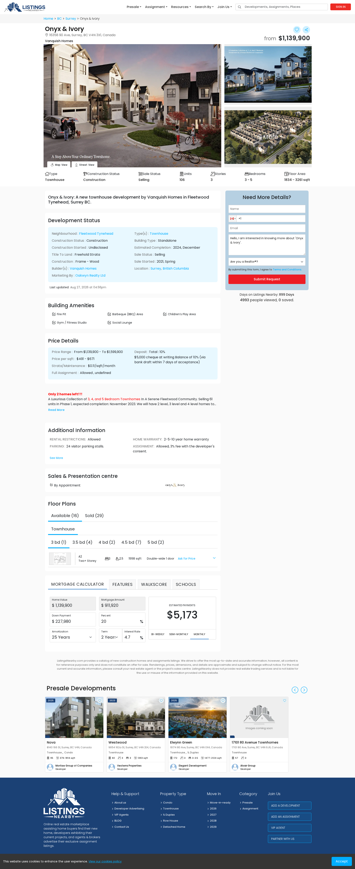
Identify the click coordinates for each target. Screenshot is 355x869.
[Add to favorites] (99, 700)
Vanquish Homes (83, 268)
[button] (134, 6)
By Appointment (67, 485)
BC (59, 18)
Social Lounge (122, 323)
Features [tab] (122, 584)
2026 (213, 808)
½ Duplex (169, 815)
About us (120, 803)
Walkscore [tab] (154, 584)
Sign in (341, 7)
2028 (213, 821)
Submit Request (267, 279)
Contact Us (121, 827)
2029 (213, 827)
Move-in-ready (220, 803)
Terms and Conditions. (287, 269)
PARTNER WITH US (282, 839)
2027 (213, 815)
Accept (342, 861)
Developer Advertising (129, 808)
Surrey (71, 18)
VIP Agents (121, 815)
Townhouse (159, 233)
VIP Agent (278, 828)
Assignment (250, 808)
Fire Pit (61, 314)
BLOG (117, 821)
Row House (170, 821)
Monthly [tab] (199, 634)
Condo (167, 803)
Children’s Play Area (182, 314)
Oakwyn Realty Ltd (90, 275)
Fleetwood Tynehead (96, 233)
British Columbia (176, 268)
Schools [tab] (186, 584)
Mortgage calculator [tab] (77, 584)
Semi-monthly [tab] (178, 634)
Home (48, 18)
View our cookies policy (105, 861)
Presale (247, 803)
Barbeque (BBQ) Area (127, 314)
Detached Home (174, 827)
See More (56, 458)
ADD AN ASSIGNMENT (285, 817)
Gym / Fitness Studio (72, 323)
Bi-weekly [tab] (158, 634)
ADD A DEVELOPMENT (285, 805)
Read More (56, 410)
